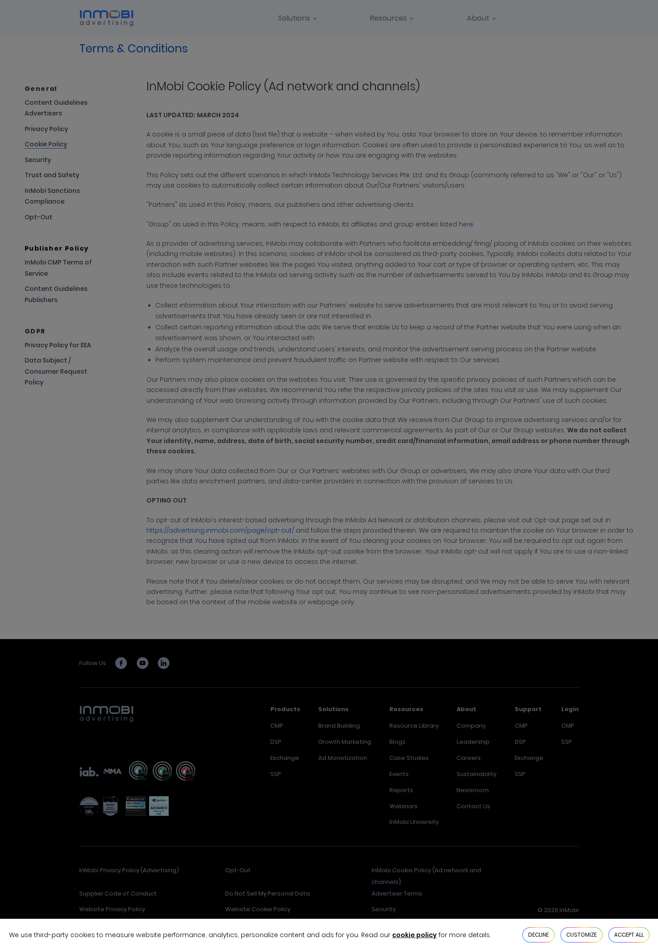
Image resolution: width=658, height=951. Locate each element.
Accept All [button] (629, 934)
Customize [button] (581, 934)
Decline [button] (538, 934)
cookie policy (414, 935)
